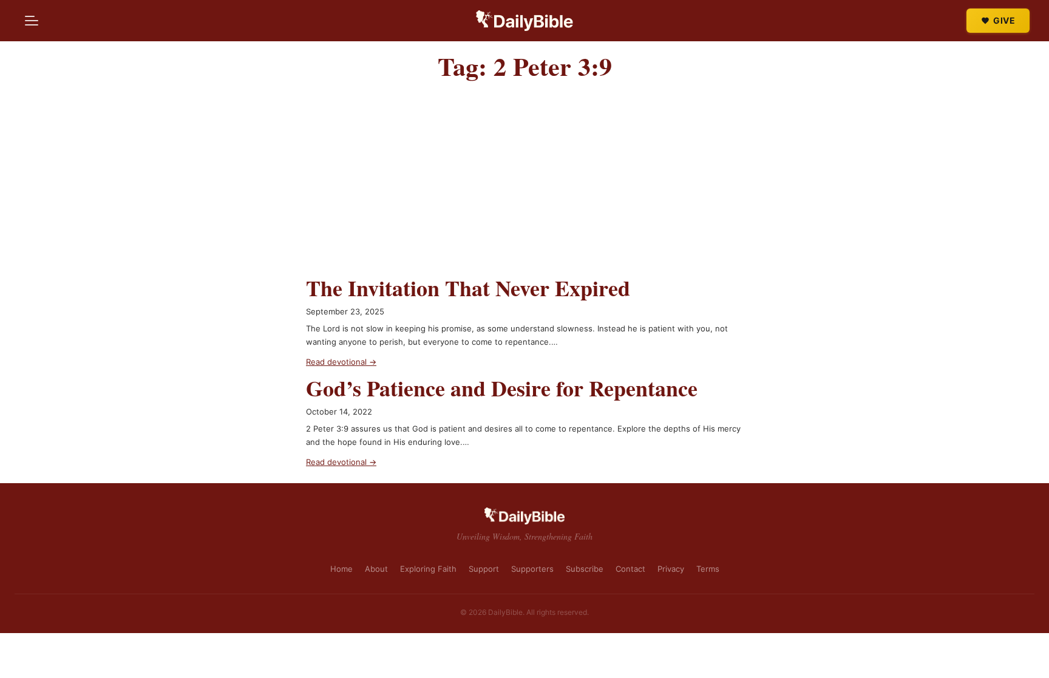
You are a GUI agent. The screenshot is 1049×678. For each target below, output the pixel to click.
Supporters (532, 569)
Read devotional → (341, 362)
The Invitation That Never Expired (468, 288)
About (376, 569)
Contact (630, 569)
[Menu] (31, 20)
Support (484, 569)
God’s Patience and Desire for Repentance (502, 388)
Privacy (670, 569)
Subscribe (584, 569)
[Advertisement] (524, 184)
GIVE (1004, 20)
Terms (707, 569)
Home (341, 569)
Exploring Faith (428, 569)
